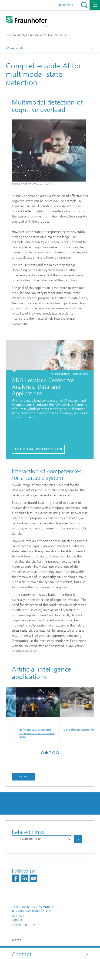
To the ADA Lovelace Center (38, 449)
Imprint (17, 920)
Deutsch (66, 5)
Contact (18, 915)
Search (84, 5)
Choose (78, 839)
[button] (42, 752)
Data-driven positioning (74, 729)
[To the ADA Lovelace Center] (49, 356)
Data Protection (24, 925)
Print (23, 776)
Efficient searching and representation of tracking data (32, 733)
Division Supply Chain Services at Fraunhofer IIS (36, 35)
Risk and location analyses (32, 911)
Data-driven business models (32, 907)
